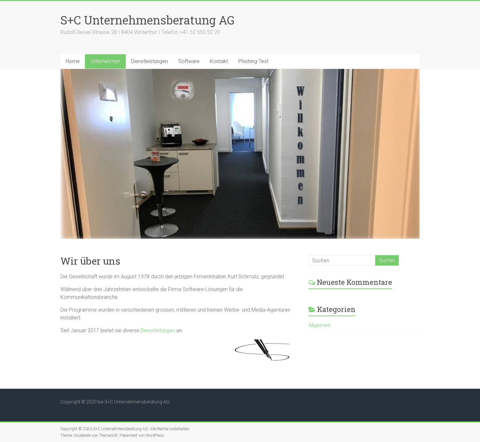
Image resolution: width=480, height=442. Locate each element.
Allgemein (320, 325)
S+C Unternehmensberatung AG (147, 20)
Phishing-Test (253, 61)
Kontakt (219, 61)
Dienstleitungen (158, 330)
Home (73, 61)
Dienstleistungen (149, 61)
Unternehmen (105, 61)
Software (189, 61)
